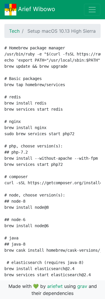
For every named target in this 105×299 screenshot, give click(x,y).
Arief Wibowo (35, 9)
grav (82, 286)
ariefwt (55, 286)
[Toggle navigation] (92, 9)
